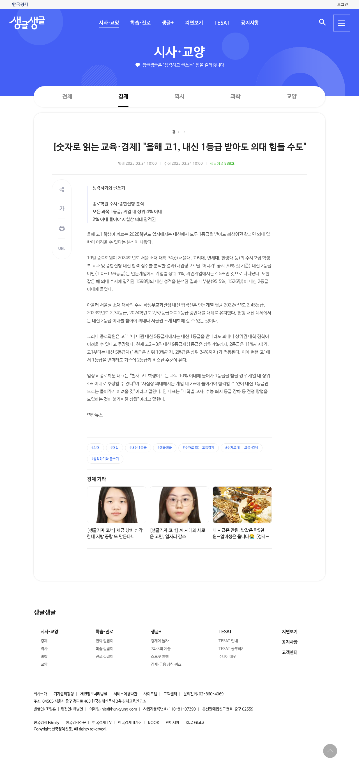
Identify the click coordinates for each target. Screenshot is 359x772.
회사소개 (40, 694)
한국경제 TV (102, 722)
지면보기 (194, 23)
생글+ (168, 23)
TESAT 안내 (228, 641)
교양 (292, 96)
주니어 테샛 (227, 656)
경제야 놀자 (160, 641)
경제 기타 (96, 479)
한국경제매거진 (130, 722)
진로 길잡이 (104, 656)
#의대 (95, 448)
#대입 (115, 448)
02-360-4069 (211, 694)
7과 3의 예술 (161, 649)
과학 (236, 96)
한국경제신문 (76, 722)
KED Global (195, 722)
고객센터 (170, 694)
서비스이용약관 (125, 694)
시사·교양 (109, 23)
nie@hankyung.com (119, 709)
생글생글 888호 (222, 164)
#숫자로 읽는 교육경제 (198, 448)
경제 (123, 96)
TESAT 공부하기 (231, 649)
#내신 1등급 (138, 448)
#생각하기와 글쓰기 (105, 459)
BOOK (153, 722)
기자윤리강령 (64, 694)
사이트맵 (150, 694)
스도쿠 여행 (160, 656)
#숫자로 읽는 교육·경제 (241, 448)
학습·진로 (140, 23)
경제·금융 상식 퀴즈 (166, 664)
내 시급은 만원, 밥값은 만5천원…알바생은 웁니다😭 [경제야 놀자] (241, 537)
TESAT (221, 23)
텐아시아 (172, 722)
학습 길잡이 (104, 649)
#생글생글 (165, 448)
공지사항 (250, 23)
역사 (179, 96)
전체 (67, 96)
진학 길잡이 (104, 641)
